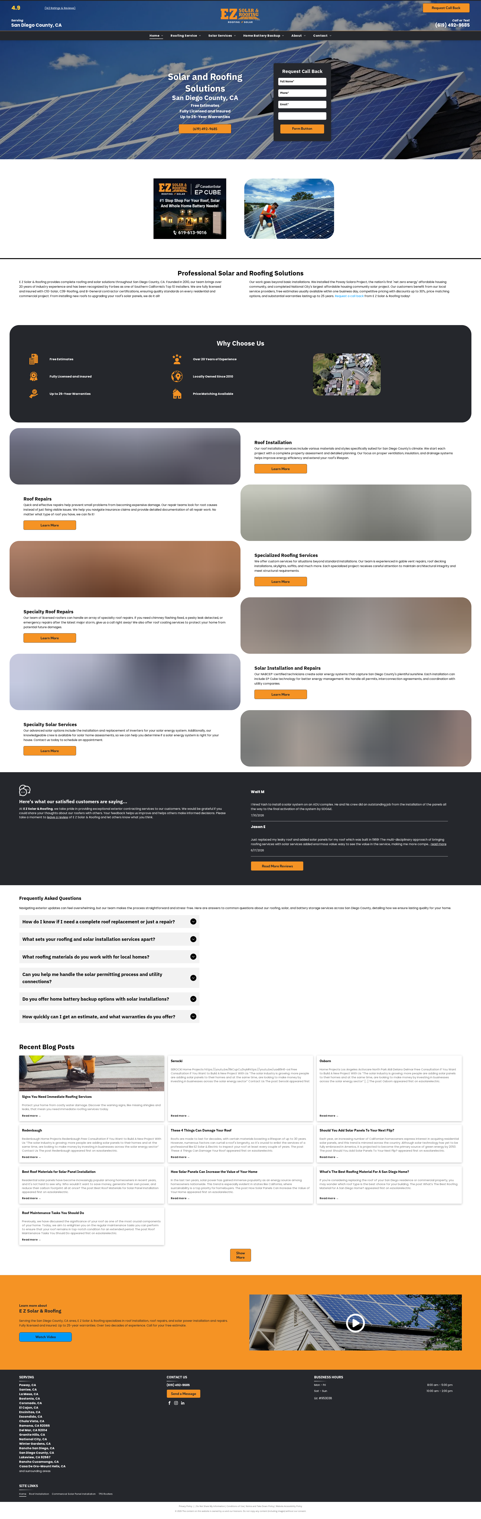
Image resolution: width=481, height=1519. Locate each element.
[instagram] (176, 1403)
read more (438, 844)
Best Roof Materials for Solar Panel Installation (59, 1171)
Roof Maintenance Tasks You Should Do (53, 1213)
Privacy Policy (185, 1506)
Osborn (325, 1061)
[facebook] (169, 1403)
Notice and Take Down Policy (260, 1506)
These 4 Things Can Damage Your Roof (201, 1130)
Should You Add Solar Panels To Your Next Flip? (357, 1130)
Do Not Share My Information (210, 1506)
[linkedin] (182, 1403)
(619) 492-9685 (452, 25)
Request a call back (349, 296)
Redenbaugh (32, 1130)
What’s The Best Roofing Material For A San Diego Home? (364, 1171)
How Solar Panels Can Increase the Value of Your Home (214, 1171)
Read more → (31, 1116)
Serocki (176, 1061)
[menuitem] (156, 35)
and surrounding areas (35, 1471)
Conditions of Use (235, 1506)
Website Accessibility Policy (289, 1506)
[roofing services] (91, 1073)
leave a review (57, 817)
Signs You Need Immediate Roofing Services (57, 1096)
